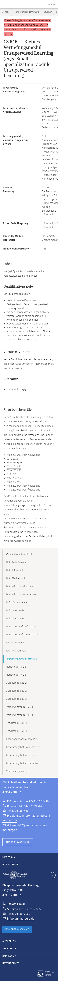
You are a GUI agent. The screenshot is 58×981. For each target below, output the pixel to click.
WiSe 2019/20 (14, 466)
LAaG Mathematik (16, 651)
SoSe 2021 (12, 474)
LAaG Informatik (15, 642)
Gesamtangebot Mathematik (22, 763)
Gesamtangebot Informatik (21, 755)
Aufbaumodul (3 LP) (17, 683)
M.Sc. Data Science (16, 602)
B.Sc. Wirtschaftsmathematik (22, 594)
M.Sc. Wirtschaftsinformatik (21, 626)
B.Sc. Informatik (14, 570)
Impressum (8, 857)
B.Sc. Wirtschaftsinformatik (21, 586)
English (52, 4)
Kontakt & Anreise (18, 842)
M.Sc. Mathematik (16, 618)
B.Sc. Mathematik (15, 578)
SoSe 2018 (12, 459)
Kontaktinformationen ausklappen (53, 875)
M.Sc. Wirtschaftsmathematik (22, 634)
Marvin (7, 514)
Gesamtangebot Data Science (22, 747)
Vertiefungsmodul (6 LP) (19, 707)
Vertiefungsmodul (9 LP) (19, 715)
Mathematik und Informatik (27, 12)
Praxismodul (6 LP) (16, 731)
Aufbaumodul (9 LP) (17, 699)
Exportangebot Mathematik (21, 739)
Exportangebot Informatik (21, 659)
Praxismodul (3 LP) (16, 723)
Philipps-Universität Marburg (15, 875)
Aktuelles (9, 941)
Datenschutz (9, 864)
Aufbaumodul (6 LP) (17, 691)
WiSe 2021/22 (14, 478)
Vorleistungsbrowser (17, 771)
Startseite (5, 12)
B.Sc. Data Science (16, 562)
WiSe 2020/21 (14, 470)
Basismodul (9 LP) (16, 675)
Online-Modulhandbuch (19, 554)
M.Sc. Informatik (15, 610)
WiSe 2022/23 (14, 482)
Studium (48, 12)
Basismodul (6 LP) (16, 667)
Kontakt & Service (17, 929)
